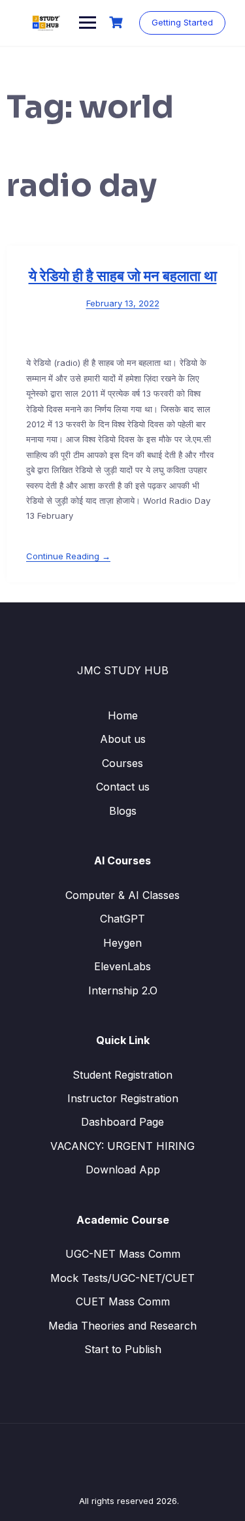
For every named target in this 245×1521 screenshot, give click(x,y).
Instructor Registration (122, 1098)
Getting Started (182, 22)
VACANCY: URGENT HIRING (122, 1146)
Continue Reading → (68, 556)
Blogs (123, 810)
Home (123, 715)
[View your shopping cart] (117, 22)
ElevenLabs (122, 966)
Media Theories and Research (122, 1325)
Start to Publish (122, 1349)
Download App (123, 1169)
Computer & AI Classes (122, 895)
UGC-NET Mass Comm (122, 1253)
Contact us (123, 786)
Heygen (122, 942)
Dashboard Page (122, 1121)
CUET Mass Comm (123, 1301)
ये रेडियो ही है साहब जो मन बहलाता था (123, 276)
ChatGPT (122, 918)
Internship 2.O (122, 990)
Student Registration (122, 1074)
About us (123, 738)
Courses (122, 763)
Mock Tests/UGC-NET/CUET (122, 1277)
